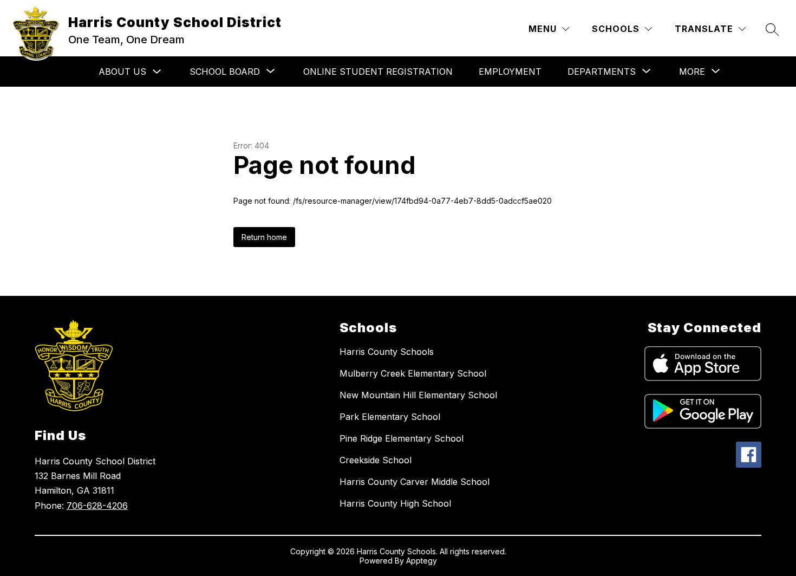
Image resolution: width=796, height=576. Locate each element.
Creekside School (376, 460)
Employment (510, 71)
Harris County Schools (387, 351)
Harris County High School (395, 503)
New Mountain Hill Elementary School (418, 395)
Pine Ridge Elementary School (402, 438)
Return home (264, 237)
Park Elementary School (390, 416)
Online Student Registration (378, 71)
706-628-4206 (97, 505)
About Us (122, 71)
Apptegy (421, 560)
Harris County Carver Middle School (415, 481)
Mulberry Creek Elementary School (413, 373)
